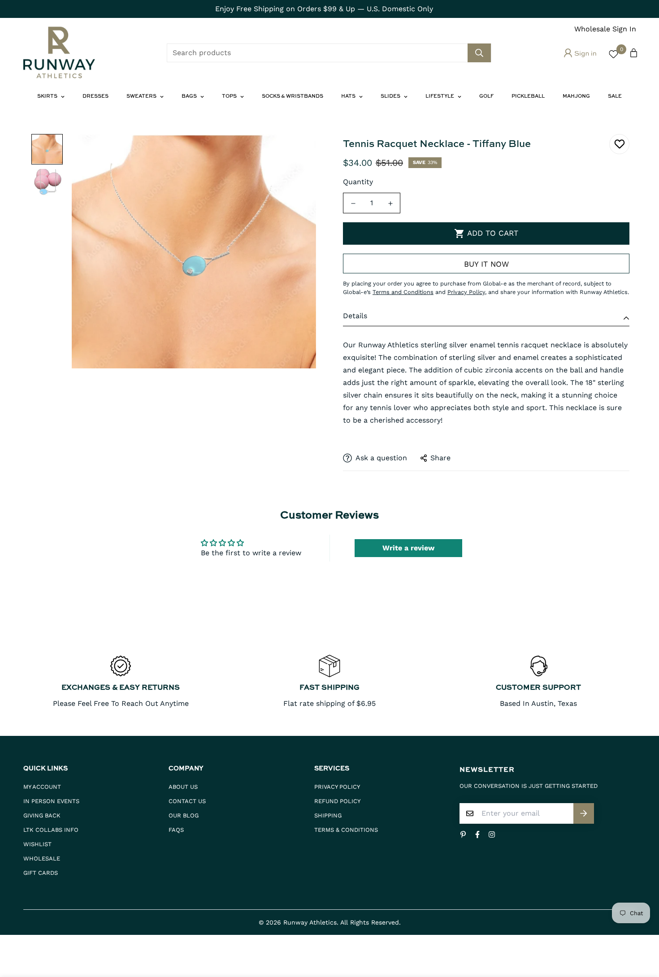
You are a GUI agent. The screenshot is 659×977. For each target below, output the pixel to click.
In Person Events (51, 801)
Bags (189, 96)
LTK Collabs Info (50, 829)
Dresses (95, 96)
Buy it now (486, 263)
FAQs (176, 829)
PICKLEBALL (528, 96)
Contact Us (187, 801)
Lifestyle (439, 96)
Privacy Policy (337, 786)
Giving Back (42, 815)
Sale (615, 96)
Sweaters (141, 96)
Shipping (328, 815)
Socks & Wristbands (292, 96)
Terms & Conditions (346, 829)
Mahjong (576, 96)
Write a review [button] (408, 548)
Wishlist (37, 844)
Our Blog (184, 815)
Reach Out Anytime (154, 703)
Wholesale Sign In (605, 29)
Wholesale (41, 858)
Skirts (47, 96)
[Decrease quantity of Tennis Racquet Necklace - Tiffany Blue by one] (353, 203)
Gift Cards (40, 872)
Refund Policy (337, 801)
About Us (183, 786)
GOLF (486, 96)
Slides (390, 96)
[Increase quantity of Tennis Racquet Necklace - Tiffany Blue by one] (390, 203)
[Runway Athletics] (59, 53)
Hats (348, 96)
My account (42, 786)
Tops (229, 96)
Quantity (358, 181)
